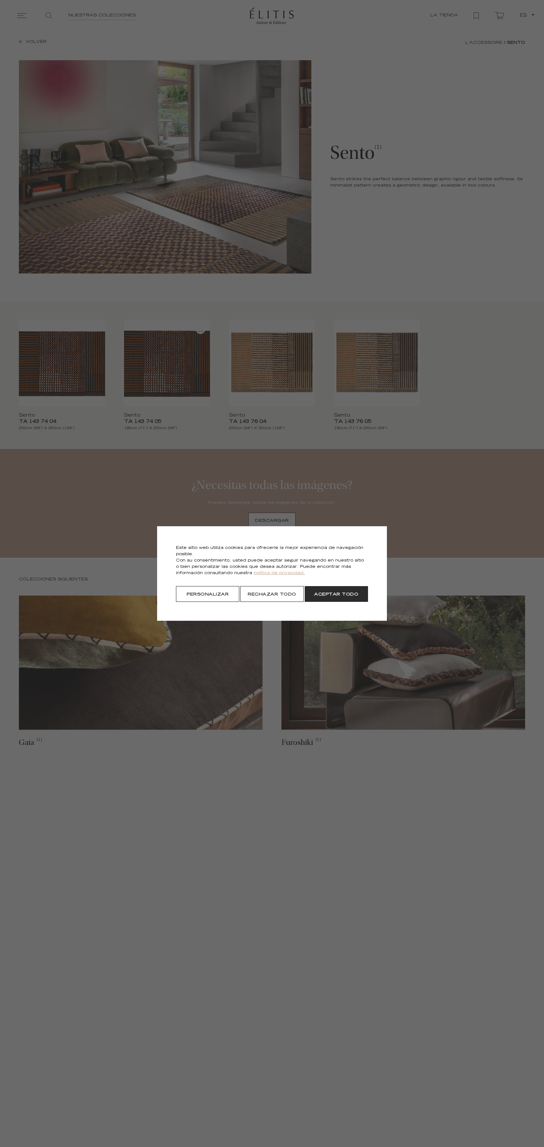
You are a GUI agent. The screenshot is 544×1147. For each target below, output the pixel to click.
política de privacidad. (279, 573)
